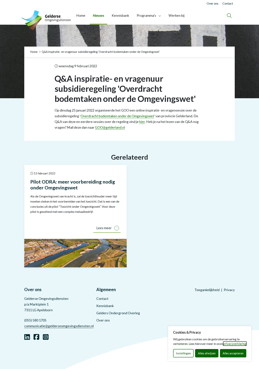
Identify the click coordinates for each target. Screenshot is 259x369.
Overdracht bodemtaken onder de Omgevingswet (117, 116)
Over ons (103, 320)
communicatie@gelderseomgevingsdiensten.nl (59, 326)
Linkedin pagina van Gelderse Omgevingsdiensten (27, 336)
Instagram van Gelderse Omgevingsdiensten (46, 336)
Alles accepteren (233, 353)
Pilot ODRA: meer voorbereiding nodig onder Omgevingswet (72, 184)
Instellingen (183, 353)
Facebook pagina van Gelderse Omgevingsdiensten (36, 336)
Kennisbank (120, 15)
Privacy (229, 290)
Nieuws (98, 15)
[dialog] (209, 343)
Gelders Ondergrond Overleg (118, 313)
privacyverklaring (234, 343)
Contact (102, 299)
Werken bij (176, 15)
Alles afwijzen (207, 353)
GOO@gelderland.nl (110, 127)
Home (80, 15)
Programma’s (146, 15)
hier (142, 122)
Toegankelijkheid (207, 290)
